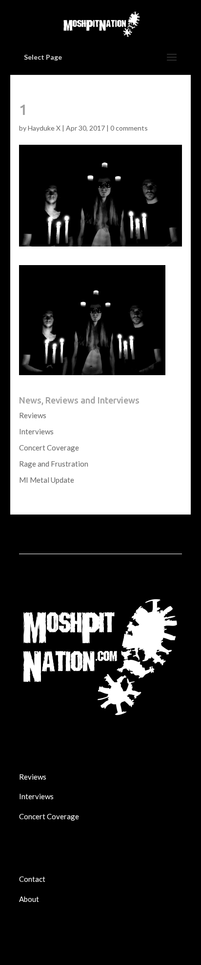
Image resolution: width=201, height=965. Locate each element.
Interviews (36, 431)
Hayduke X (44, 128)
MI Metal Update (46, 479)
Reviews (32, 415)
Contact (32, 879)
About (29, 899)
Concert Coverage (49, 447)
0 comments (129, 128)
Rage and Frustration (53, 463)
